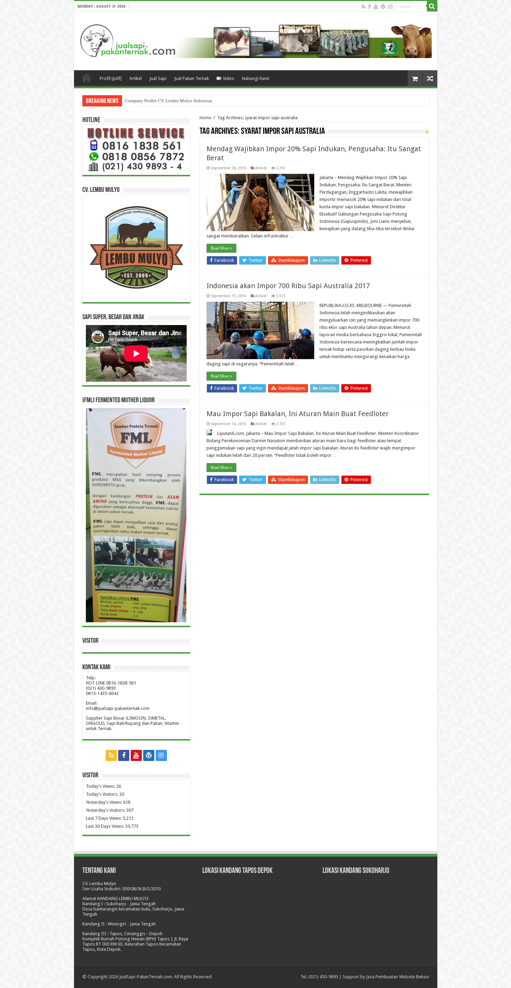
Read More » (221, 248)
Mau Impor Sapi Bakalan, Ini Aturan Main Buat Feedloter (297, 414)
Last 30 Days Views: (105, 826)
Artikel (135, 78)
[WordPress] (383, 6)
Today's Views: (101, 786)
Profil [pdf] (111, 78)
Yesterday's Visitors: (106, 810)
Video (228, 78)
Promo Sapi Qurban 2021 (148, 100)
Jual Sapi (158, 78)
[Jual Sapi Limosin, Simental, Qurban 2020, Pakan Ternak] (255, 39)
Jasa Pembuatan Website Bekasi (397, 976)
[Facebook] (369, 6)
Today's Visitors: (102, 794)
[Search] (432, 6)
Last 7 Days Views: (104, 818)
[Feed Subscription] (427, 132)
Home (205, 117)
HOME (87, 77)
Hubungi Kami (255, 78)
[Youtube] (376, 6)
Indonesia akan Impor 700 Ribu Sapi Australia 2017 (288, 286)
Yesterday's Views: (104, 802)
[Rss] (363, 6)
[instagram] (390, 6)
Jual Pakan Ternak (191, 78)
